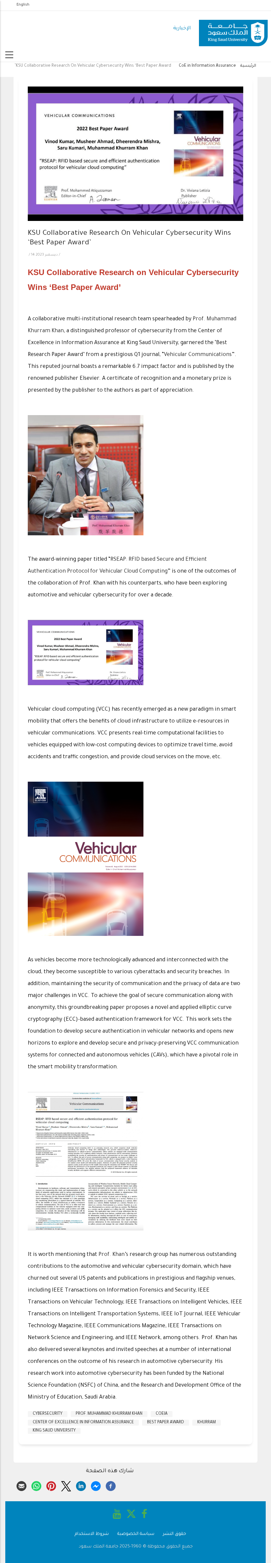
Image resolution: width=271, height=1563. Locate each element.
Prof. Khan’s (113, 1255)
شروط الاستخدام (92, 1534)
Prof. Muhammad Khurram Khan (109, 1414)
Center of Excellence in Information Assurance (83, 1422)
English (23, 5)
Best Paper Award (165, 1422)
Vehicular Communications (198, 355)
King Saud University (54, 1431)
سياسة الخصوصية (135, 1534)
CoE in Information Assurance (207, 66)
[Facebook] (111, 1485)
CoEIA (162, 1414)
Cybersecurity (47, 1414)
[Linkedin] (81, 1485)
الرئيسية (248, 66)
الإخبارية (182, 28)
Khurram (206, 1422)
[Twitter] (66, 1485)
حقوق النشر (174, 1534)
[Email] (21, 1485)
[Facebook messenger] (96, 1485)
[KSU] (233, 29)
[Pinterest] (51, 1485)
